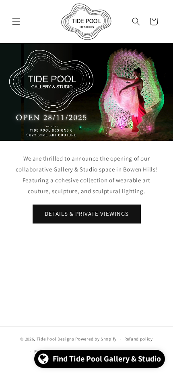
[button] (16, 21)
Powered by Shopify (96, 339)
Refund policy (138, 339)
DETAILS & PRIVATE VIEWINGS (87, 213)
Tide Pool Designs (55, 339)
